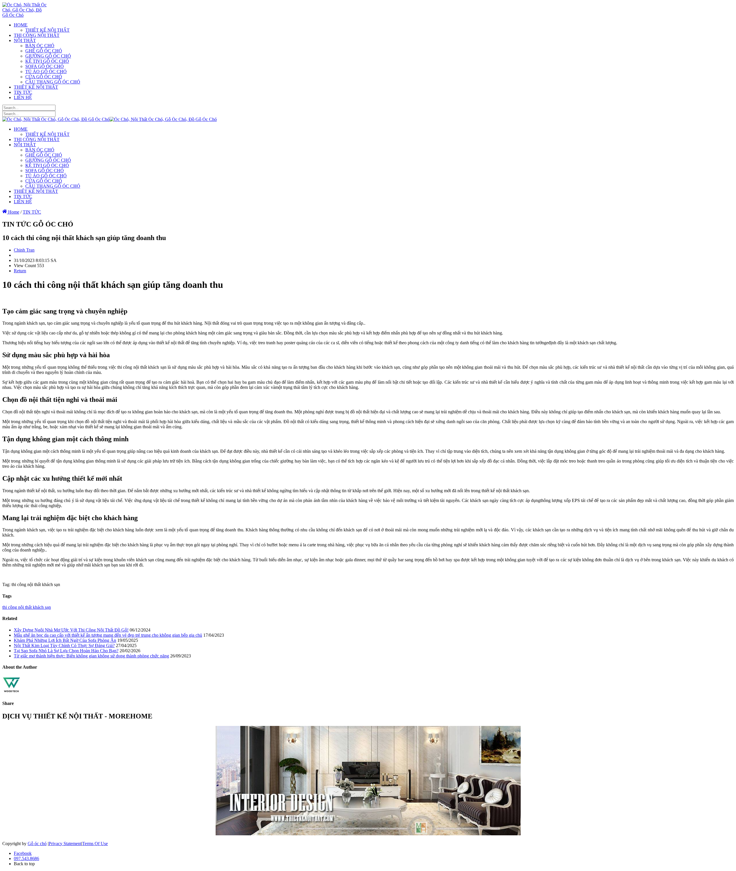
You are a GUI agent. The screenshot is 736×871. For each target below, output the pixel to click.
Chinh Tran (24, 250)
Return (20, 270)
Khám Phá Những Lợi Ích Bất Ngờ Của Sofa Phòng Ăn (65, 640)
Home (13, 212)
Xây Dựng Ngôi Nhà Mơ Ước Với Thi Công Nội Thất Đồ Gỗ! (71, 629)
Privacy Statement (65, 843)
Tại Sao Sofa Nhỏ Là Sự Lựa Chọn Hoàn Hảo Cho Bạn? (66, 650)
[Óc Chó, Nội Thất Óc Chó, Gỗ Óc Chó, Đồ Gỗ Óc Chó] (24, 15)
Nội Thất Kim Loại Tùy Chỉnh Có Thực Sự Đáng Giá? (64, 645)
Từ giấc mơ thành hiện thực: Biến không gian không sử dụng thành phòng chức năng (91, 655)
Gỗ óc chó (37, 843)
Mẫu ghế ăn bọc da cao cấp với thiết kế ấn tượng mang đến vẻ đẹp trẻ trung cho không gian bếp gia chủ (108, 635)
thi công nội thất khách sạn (26, 607)
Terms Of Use (95, 843)
